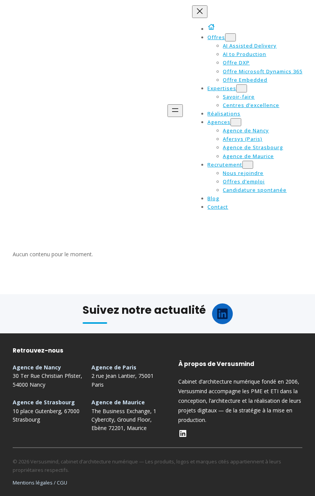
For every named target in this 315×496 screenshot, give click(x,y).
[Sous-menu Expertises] (241, 88)
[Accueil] (212, 27)
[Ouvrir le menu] (175, 110)
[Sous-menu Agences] (235, 122)
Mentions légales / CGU (40, 482)
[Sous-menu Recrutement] (247, 165)
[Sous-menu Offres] (230, 37)
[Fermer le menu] (199, 11)
